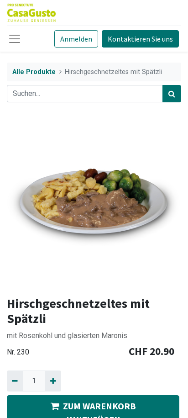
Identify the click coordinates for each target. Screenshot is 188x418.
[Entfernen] (15, 381)
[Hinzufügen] (53, 381)
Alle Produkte (34, 72)
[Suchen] (171, 93)
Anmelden (76, 38)
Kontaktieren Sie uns (140, 38)
